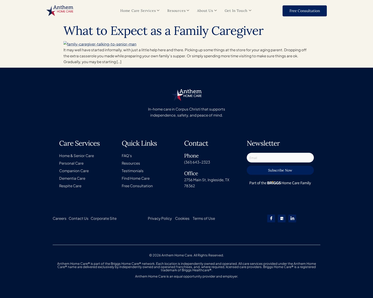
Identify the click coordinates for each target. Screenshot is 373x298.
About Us (205, 10)
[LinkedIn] (292, 218)
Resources (176, 10)
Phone (191, 155)
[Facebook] (271, 218)
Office (191, 173)
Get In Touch (236, 10)
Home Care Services (138, 10)
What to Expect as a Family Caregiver (163, 30)
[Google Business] (282, 218)
